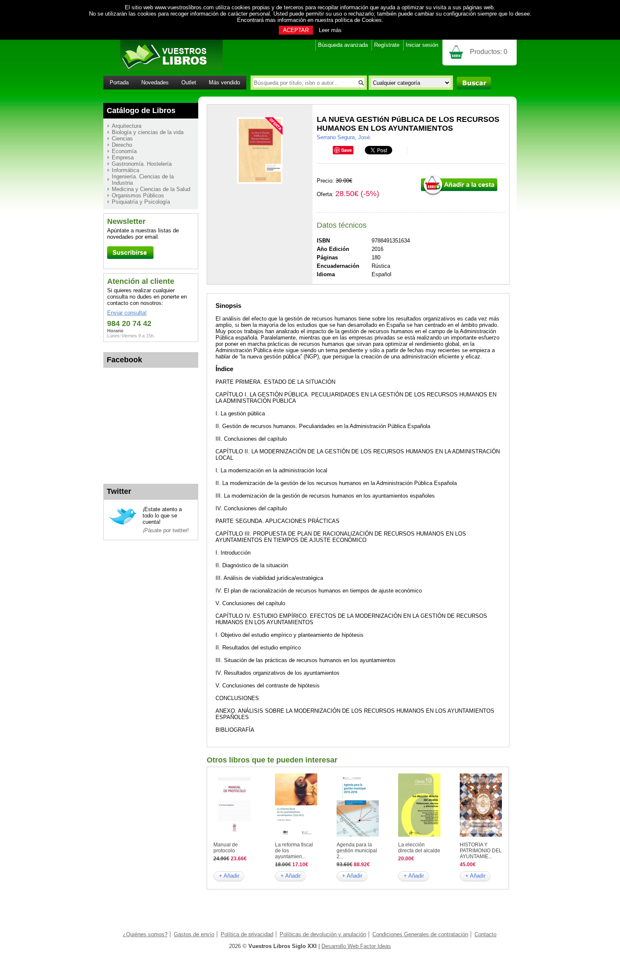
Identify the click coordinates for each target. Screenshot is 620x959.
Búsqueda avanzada (343, 45)
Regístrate (386, 45)
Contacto (485, 934)
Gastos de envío (194, 934)
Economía (124, 151)
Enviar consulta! (127, 313)
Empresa (123, 157)
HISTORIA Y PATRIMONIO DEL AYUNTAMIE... (481, 850)
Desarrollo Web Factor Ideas (356, 946)
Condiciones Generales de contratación (420, 934)
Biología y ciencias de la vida (147, 132)
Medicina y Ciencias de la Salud (151, 189)
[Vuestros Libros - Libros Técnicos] (163, 69)
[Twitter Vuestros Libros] (122, 523)
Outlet (188, 82)
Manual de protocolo (225, 848)
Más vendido (224, 82)
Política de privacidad (247, 934)
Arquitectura (126, 126)
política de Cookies (358, 20)
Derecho (122, 145)
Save (346, 150)
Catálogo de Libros (141, 110)
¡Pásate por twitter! (166, 530)
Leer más (330, 30)
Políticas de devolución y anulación (323, 934)
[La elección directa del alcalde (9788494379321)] (419, 835)
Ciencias (122, 138)
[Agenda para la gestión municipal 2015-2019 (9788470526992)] (358, 835)
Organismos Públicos (138, 195)
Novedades (155, 82)
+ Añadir (229, 876)
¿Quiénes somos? (145, 934)
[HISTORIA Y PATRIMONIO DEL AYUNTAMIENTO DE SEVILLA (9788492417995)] (481, 835)
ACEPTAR (296, 30)
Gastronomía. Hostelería (142, 164)
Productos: (488, 51)
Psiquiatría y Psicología (141, 202)
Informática (125, 170)
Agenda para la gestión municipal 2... (357, 850)
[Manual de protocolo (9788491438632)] (234, 835)
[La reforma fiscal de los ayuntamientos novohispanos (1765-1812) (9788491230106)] (296, 835)
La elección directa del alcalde (419, 848)
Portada (119, 82)
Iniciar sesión (422, 45)
